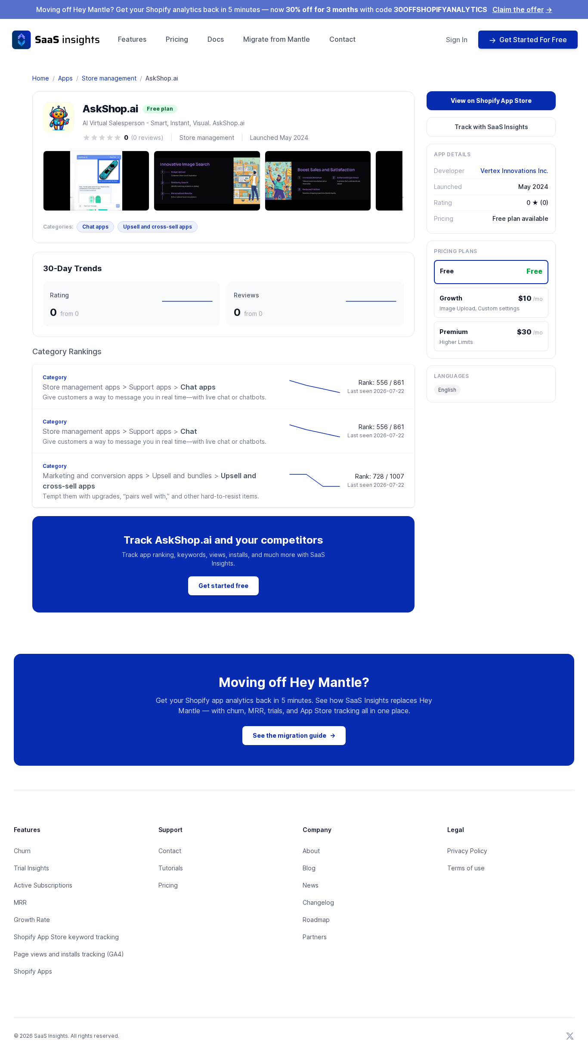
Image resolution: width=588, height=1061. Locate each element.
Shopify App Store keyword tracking (66, 936)
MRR (20, 902)
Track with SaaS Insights (491, 126)
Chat (120, 431)
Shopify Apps (33, 971)
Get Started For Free (533, 39)
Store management (109, 78)
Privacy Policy (467, 850)
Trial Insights (31, 868)
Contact (342, 39)
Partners (315, 936)
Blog (309, 868)
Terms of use (466, 868)
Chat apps (95, 226)
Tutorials (170, 868)
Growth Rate (32, 919)
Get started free (223, 585)
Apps (65, 78)
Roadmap (316, 919)
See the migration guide (294, 735)
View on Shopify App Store (491, 100)
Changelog (318, 902)
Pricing (177, 39)
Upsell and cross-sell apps (157, 226)
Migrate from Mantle (276, 39)
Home (40, 78)
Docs (215, 39)
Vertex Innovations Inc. (514, 170)
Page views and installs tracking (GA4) (69, 954)
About (311, 850)
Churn (22, 850)
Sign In (456, 39)
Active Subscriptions (43, 885)
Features (132, 39)
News (311, 885)
